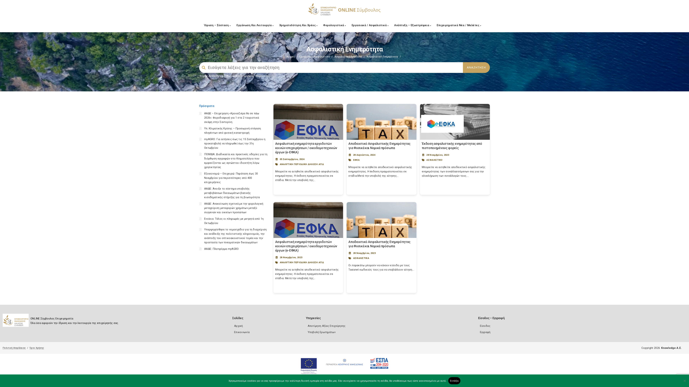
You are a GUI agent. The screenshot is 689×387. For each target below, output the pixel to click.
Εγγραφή (485, 332)
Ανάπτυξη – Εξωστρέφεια (412, 25)
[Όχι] (684, 382)
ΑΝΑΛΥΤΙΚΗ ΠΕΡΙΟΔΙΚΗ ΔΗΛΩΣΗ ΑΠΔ (302, 164)
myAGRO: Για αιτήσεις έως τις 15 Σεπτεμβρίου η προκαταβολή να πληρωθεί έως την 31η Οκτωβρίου (235, 143)
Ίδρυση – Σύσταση (217, 25)
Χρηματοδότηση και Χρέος (298, 25)
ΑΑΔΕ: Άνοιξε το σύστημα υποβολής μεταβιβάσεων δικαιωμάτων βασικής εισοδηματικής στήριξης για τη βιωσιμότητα (232, 193)
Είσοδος (485, 326)
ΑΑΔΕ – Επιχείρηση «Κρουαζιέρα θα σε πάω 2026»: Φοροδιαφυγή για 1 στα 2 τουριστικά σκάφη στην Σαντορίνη (231, 118)
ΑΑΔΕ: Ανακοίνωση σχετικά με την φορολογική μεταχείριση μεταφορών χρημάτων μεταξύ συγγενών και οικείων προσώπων (233, 208)
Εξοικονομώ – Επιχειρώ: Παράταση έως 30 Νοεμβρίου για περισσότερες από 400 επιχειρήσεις (231, 178)
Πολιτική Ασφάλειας (14, 348)
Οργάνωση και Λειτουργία (254, 25)
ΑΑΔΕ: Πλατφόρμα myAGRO (221, 248)
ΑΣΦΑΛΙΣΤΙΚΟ (434, 160)
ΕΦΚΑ (356, 160)
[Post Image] (308, 122)
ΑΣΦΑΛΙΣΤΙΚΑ (361, 258)
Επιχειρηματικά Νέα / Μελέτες (458, 25)
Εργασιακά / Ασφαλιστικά (370, 25)
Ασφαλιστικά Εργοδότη (348, 56)
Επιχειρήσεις (263, 76)
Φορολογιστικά (334, 25)
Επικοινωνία (242, 332)
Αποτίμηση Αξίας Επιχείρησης (327, 326)
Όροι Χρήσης (37, 348)
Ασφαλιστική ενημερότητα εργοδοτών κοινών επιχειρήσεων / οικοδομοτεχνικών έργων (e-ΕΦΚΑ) (306, 148)
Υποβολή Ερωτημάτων (322, 332)
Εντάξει (454, 380)
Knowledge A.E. (671, 348)
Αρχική (290, 56)
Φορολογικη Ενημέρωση (240, 76)
